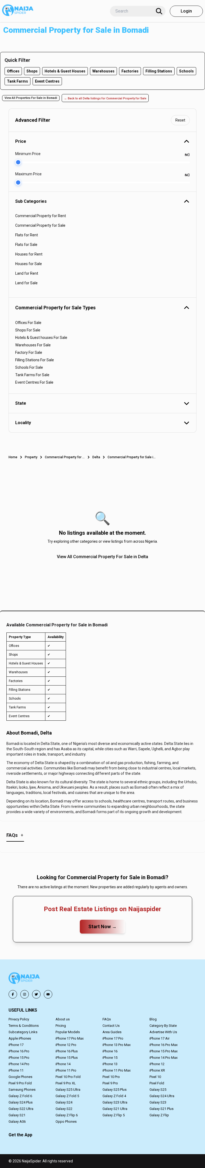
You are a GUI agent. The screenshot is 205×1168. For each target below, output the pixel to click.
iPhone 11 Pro (66, 1070)
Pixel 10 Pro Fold (68, 1077)
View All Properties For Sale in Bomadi (31, 98)
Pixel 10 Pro (111, 1077)
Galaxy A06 (17, 1122)
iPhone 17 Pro (112, 1038)
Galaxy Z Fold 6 (20, 1096)
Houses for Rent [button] (28, 254)
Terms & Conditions (24, 1026)
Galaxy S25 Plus (114, 1090)
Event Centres (47, 81)
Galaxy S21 (17, 1115)
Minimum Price (28, 154)
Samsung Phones (22, 1090)
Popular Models (68, 1032)
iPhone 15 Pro (19, 1058)
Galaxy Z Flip (159, 1115)
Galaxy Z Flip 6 (67, 1115)
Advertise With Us (163, 1032)
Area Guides (111, 1032)
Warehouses (103, 71)
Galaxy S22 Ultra (21, 1109)
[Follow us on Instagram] (24, 994)
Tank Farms (17, 81)
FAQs (106, 1019)
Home (13, 457)
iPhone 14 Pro (19, 1064)
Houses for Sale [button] (28, 264)
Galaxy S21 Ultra (114, 1109)
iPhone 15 (109, 1058)
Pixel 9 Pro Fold (20, 1083)
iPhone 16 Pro (19, 1051)
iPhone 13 (109, 1064)
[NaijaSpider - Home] (25, 979)
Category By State (163, 1026)
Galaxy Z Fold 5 (67, 1096)
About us (63, 1019)
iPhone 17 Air (159, 1038)
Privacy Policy (19, 1019)
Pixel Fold (156, 1083)
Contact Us (111, 1026)
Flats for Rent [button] (26, 235)
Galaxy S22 (64, 1109)
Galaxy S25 (157, 1090)
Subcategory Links (23, 1032)
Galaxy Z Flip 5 (113, 1115)
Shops (32, 71)
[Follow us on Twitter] (36, 994)
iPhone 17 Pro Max (70, 1038)
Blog (153, 1019)
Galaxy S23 (157, 1102)
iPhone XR (157, 1070)
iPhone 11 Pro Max (116, 1070)
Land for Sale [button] (26, 283)
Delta (96, 457)
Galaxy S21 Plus (161, 1109)
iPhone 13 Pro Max (116, 1045)
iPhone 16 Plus (67, 1051)
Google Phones (20, 1077)
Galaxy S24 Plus (21, 1102)
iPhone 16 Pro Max (163, 1045)
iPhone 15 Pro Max (163, 1051)
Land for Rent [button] (26, 273)
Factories (130, 71)
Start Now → (102, 926)
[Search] (159, 11)
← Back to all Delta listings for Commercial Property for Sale (105, 98)
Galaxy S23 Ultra (114, 1102)
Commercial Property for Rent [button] (40, 216)
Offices (13, 71)
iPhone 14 (63, 1064)
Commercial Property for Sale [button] (40, 225)
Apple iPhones (20, 1038)
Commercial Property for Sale (65, 457)
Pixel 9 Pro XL (66, 1083)
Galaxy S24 (64, 1102)
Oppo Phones (66, 1122)
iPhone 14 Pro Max (163, 1058)
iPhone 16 (109, 1051)
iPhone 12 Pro (66, 1045)
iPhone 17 (16, 1045)
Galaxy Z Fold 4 (114, 1096)
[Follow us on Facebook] (13, 994)
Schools (186, 71)
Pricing (61, 1026)
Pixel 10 (155, 1077)
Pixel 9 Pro (110, 1083)
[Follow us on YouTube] (48, 994)
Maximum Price (28, 174)
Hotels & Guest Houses (65, 71)
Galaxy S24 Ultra (161, 1096)
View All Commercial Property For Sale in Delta (102, 556)
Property (31, 457)
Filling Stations (158, 71)
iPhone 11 (16, 1070)
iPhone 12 (156, 1064)
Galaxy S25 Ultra (68, 1090)
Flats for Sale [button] (26, 244)
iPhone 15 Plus (67, 1058)
